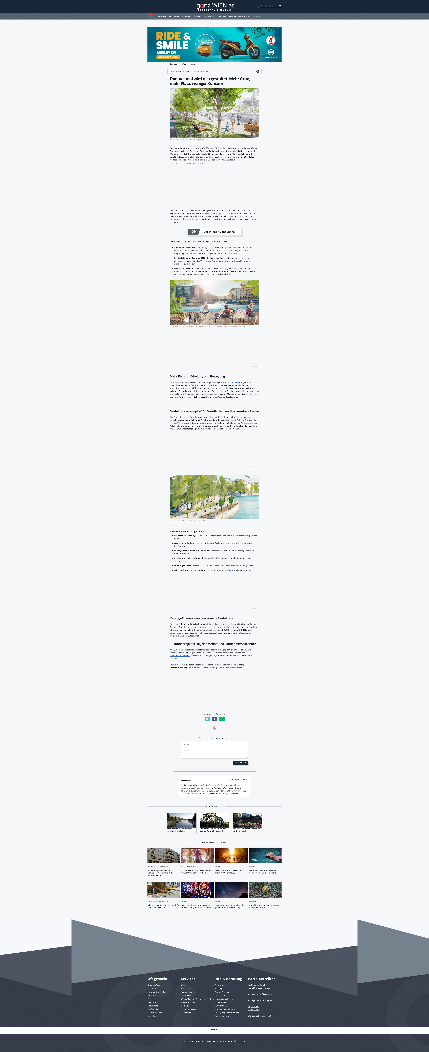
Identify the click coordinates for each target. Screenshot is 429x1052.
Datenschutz (254, 1009)
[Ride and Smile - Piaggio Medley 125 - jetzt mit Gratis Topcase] (214, 44)
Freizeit (197, 16)
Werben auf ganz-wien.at (259, 1016)
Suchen (280, 6)
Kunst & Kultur (164, 16)
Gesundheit (209, 16)
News (192, 64)
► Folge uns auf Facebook (260, 994)
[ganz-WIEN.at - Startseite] (214, 7)
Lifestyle (222, 16)
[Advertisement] (214, 185)
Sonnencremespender (180, 655)
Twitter (207, 719)
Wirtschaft (258, 16)
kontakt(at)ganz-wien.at (259, 988)
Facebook (214, 719)
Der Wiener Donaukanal (219, 232)
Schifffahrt (229, 570)
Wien (151, 16)
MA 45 (233, 420)
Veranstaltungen (182, 16)
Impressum (253, 1006)
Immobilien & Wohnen (239, 16)
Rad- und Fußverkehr (233, 382)
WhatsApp (222, 719)
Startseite (174, 64)
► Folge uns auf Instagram (260, 1000)
